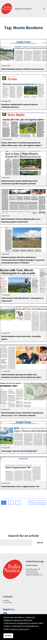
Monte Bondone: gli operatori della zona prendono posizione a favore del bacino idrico (21, 375)
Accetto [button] (8, 636)
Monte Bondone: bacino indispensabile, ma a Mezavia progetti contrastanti (20, 220)
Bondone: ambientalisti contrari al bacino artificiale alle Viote (19, 105)
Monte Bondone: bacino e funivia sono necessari (22, 69)
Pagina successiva (37, 502)
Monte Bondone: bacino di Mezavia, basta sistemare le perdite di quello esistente (19, 182)
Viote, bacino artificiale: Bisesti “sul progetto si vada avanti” (22, 299)
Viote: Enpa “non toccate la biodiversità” (19, 451)
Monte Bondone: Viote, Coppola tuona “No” (20, 486)
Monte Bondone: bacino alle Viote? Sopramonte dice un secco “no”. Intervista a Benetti (22, 414)
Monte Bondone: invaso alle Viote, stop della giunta (21, 337)
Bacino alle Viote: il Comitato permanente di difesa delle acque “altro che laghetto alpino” (21, 143)
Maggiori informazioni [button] (20, 629)
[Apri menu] (44, 8)
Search (40, 542)
